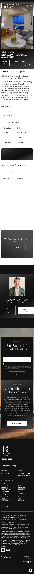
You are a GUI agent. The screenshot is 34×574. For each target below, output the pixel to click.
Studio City (4, 498)
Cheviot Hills (4, 487)
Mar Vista (20, 493)
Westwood (21, 500)
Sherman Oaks (5, 497)
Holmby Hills (21, 489)
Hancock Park (21, 487)
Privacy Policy (15, 368)
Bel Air (3, 484)
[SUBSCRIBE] (17, 374)
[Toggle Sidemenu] (31, 5)
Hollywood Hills (5, 489)
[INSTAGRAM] (3, 506)
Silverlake (20, 497)
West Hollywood (5, 500)
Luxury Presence (27, 558)
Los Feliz (20, 491)
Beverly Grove (22, 484)
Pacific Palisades (6, 495)
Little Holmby (5, 491)
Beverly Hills (4, 486)
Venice (19, 498)
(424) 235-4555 (5, 473)
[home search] (27, 6)
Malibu (3, 493)
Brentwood (21, 486)
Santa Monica (21, 495)
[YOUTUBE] (7, 506)
